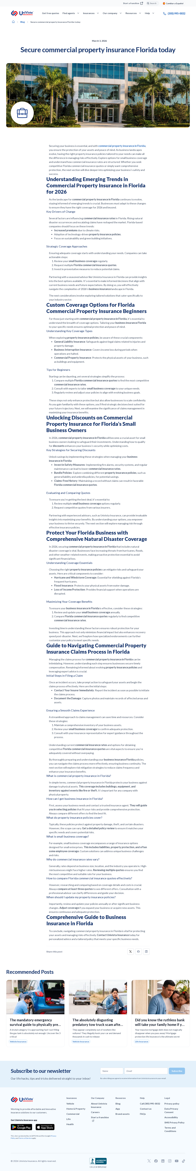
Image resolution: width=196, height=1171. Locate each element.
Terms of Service (25, 1138)
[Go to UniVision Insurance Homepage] (22, 13)
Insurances (71, 1098)
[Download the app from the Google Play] (21, 1127)
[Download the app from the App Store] (45, 1127)
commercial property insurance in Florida (121, 145)
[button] (130, 951)
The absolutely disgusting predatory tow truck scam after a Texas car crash (97, 1024)
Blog (22, 22)
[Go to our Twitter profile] (149, 1161)
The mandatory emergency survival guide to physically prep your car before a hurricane (35, 1024)
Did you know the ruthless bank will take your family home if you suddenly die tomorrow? (160, 1024)
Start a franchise (131, 3)
